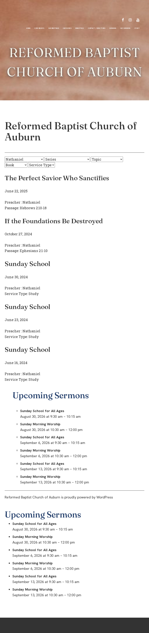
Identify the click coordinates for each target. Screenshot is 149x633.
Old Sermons (125, 28)
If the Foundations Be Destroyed (54, 221)
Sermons (112, 28)
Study (136, 28)
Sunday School (27, 264)
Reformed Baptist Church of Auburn (71, 131)
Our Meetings (53, 28)
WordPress (104, 497)
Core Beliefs (39, 28)
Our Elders (67, 28)
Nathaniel (31, 202)
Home (28, 28)
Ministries (79, 28)
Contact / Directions (96, 28)
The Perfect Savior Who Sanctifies (57, 178)
